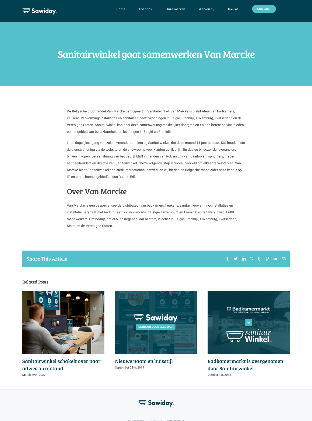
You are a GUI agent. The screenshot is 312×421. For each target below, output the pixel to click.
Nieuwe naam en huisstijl (156, 322)
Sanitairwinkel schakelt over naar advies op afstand (63, 322)
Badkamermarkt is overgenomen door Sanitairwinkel (249, 322)
